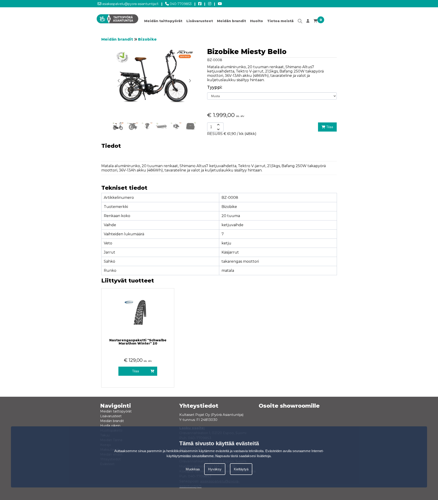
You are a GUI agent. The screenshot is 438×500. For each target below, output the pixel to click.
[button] (189, 80)
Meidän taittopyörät (163, 21)
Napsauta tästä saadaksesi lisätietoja (243, 456)
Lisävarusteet (199, 21)
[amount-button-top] (218, 124)
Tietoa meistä (280, 21)
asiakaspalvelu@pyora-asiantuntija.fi (130, 4)
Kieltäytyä (241, 469)
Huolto (256, 21)
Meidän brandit (231, 21)
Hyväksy (215, 469)
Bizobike (147, 39)
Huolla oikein (110, 426)
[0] (315, 22)
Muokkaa (193, 469)
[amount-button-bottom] (218, 129)
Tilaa (329, 127)
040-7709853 (180, 4)
